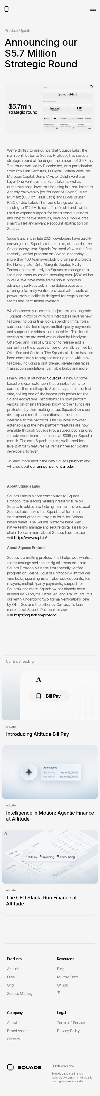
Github (62, 985)
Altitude (13, 968)
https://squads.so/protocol (35, 615)
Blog (60, 968)
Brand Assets (17, 1030)
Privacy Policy (68, 1030)
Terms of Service (71, 1022)
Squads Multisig (19, 993)
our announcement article (51, 466)
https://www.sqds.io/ (30, 537)
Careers (13, 1039)
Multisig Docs (68, 977)
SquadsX (54, 378)
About (12, 1022)
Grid (10, 985)
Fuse (11, 977)
